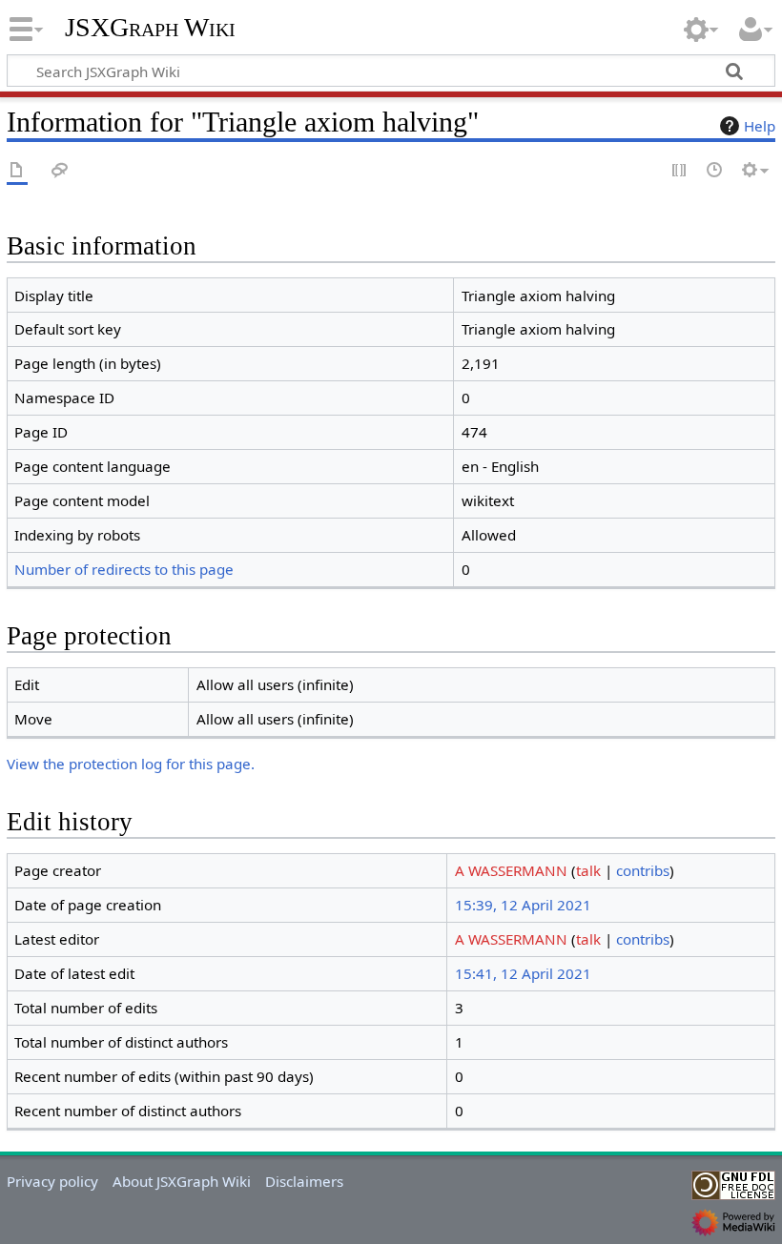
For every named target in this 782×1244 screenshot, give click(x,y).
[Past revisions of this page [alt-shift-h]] (715, 171)
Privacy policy (52, 1181)
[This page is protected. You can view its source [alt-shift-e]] (679, 171)
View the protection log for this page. (131, 763)
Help (759, 125)
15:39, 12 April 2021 (523, 904)
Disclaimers (304, 1181)
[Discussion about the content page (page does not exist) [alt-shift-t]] (60, 171)
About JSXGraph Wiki (182, 1181)
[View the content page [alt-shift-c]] (17, 171)
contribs (642, 870)
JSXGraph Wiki (150, 27)
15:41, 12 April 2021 (523, 973)
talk (588, 870)
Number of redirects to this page (124, 569)
